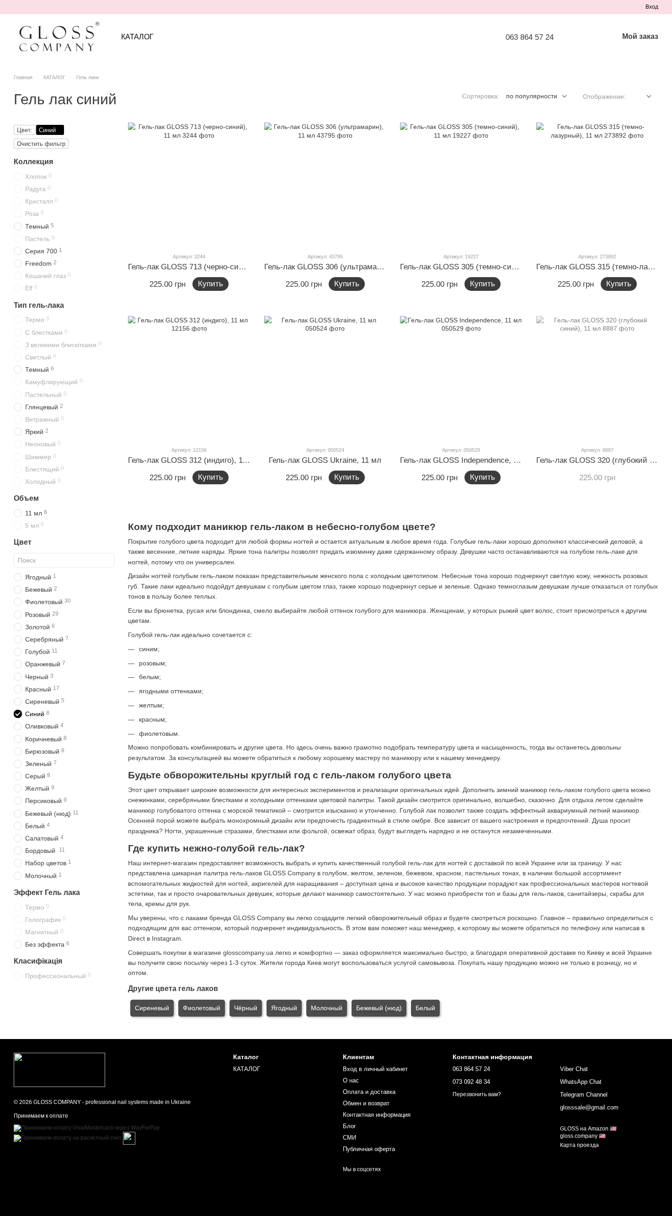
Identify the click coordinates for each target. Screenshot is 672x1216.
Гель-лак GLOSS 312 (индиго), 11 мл (193, 460)
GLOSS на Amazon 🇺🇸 (588, 1128)
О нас (351, 1080)
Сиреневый (152, 1008)
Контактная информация (377, 1114)
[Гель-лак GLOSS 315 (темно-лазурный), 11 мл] (597, 184)
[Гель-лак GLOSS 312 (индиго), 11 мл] (189, 377)
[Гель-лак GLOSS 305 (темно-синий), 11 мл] (461, 184)
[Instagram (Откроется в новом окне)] (17, 7)
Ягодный (284, 1008)
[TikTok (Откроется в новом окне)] (28, 7)
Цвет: (24, 130)
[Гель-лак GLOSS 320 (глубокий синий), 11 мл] (597, 377)
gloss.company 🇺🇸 (583, 1136)
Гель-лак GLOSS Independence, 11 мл (466, 460)
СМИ (349, 1137)
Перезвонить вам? (477, 1094)
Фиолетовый (201, 1008)
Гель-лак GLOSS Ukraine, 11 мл (325, 460)
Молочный (326, 1008)
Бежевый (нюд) (379, 1008)
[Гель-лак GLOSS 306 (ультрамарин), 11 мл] (325, 184)
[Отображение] (642, 96)
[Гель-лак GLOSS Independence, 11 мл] (461, 377)
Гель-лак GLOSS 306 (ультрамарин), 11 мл (340, 266)
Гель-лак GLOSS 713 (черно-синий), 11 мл (203, 266)
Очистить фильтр (41, 143)
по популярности (531, 96)
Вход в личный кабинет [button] (375, 1069)
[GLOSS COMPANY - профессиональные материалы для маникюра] (59, 1069)
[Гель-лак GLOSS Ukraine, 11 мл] (325, 377)
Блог (349, 1126)
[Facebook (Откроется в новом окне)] (39, 7)
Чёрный (245, 1008)
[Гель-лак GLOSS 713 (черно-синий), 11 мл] (189, 184)
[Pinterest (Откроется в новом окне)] (61, 7)
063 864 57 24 (530, 37)
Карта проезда (579, 1145)
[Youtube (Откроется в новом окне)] (50, 7)
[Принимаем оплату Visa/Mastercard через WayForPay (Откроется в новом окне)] (87, 1128)
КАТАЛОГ (137, 37)
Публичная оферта (369, 1149)
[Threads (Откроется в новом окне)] (72, 7)
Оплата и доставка (369, 1091)
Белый (425, 1008)
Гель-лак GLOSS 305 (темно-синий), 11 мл (476, 266)
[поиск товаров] (587, 37)
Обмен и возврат (366, 1103)
